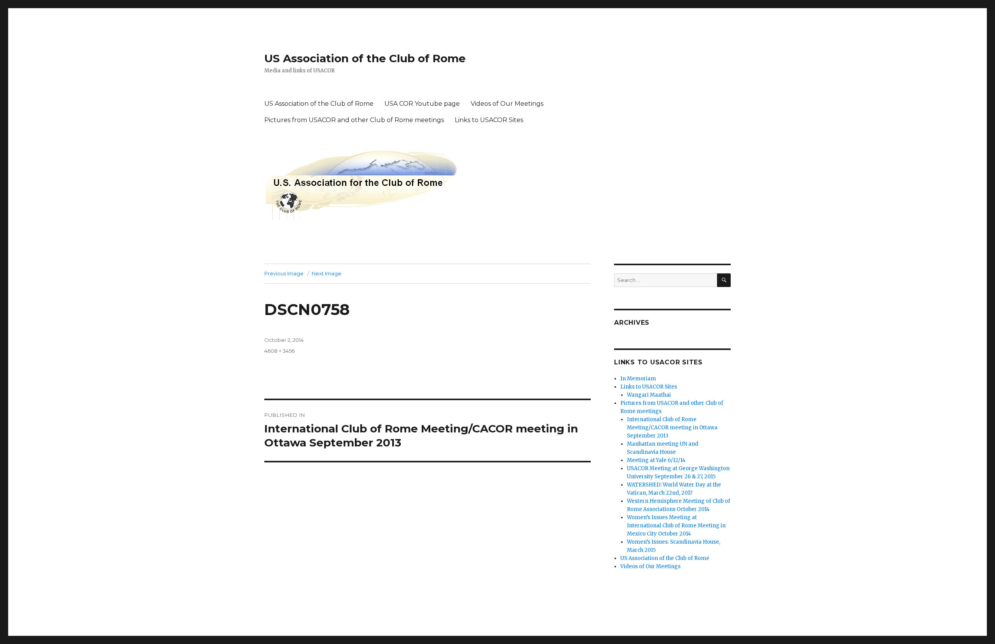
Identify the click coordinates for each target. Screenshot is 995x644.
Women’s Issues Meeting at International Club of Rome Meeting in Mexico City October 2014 (676, 525)
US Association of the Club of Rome (365, 58)
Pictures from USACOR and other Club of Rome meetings (354, 120)
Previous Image (284, 273)
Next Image (326, 273)
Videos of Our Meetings (507, 103)
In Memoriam (638, 378)
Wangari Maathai (649, 395)
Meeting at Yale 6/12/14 (656, 460)
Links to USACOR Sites (489, 120)
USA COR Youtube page (422, 103)
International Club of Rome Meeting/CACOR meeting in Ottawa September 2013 (672, 427)
